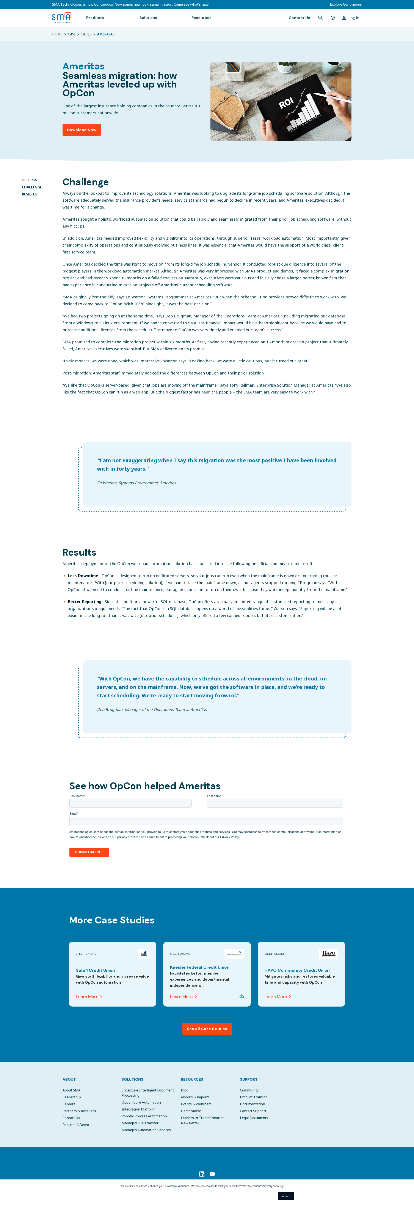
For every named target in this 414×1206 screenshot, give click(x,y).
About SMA (71, 1090)
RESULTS (29, 194)
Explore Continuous (346, 4)
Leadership (72, 1097)
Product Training (253, 1097)
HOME (57, 34)
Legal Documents (254, 1117)
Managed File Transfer (140, 1123)
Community (249, 1090)
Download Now (81, 129)
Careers (69, 1104)
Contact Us (299, 17)
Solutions (132, 1079)
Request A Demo (76, 1124)
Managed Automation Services (146, 1130)
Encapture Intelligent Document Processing (148, 1093)
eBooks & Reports (195, 1097)
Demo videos (191, 1111)
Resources (192, 1079)
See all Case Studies (207, 1028)
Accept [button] (286, 1196)
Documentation (252, 1104)
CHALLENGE (32, 187)
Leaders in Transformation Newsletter (202, 1120)
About (69, 1079)
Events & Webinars (196, 1104)
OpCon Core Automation (141, 1102)
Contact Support (253, 1111)
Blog (184, 1090)
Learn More (87, 996)
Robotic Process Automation (144, 1116)
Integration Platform (138, 1109)
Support (249, 1079)
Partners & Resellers (79, 1111)
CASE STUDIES (80, 34)
